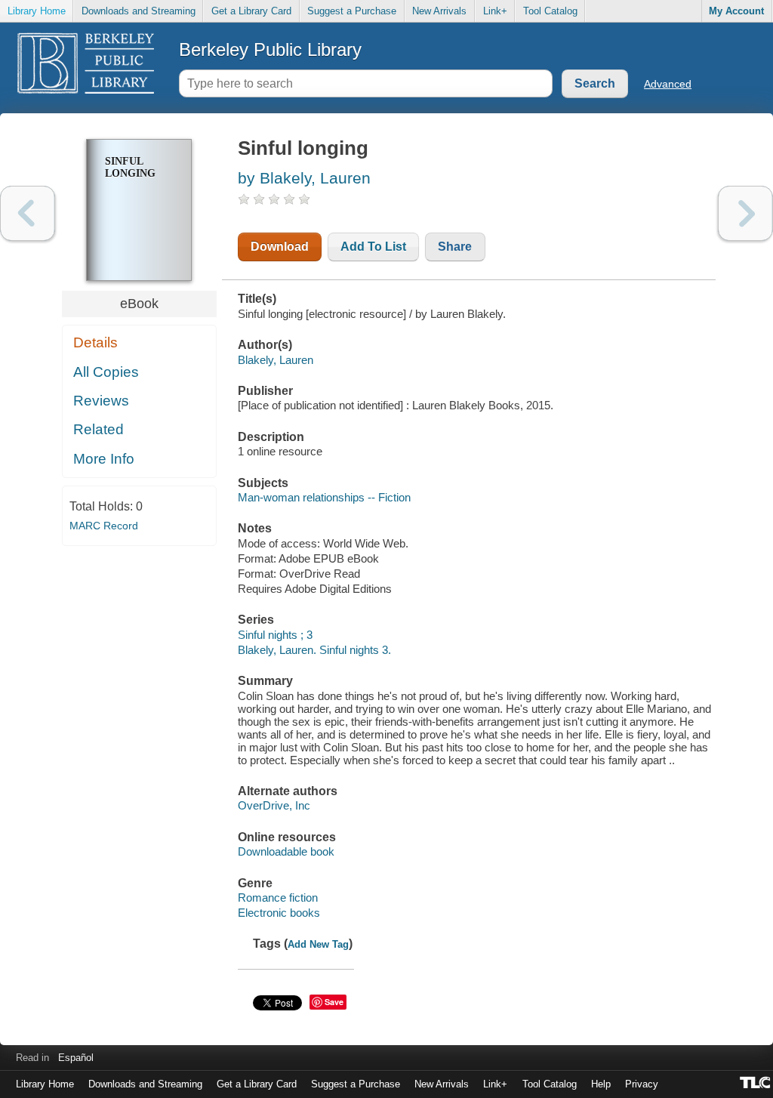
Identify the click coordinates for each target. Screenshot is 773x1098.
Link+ (495, 11)
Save (334, 1001)
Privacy (641, 1084)
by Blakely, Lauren (304, 178)
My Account (736, 11)
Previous (27, 213)
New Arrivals (439, 11)
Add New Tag (318, 944)
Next (745, 213)
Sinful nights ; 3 (275, 634)
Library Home (37, 11)
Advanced (667, 84)
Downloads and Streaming (139, 11)
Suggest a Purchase (351, 11)
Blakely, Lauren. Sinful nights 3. (314, 649)
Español (76, 1057)
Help (601, 1084)
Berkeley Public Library (270, 49)
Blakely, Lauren (275, 359)
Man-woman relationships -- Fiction (324, 497)
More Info (103, 459)
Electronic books (279, 912)
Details (95, 342)
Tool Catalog (550, 11)
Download (280, 246)
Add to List (373, 246)
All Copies (106, 372)
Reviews (101, 401)
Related (98, 429)
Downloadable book (286, 851)
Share (455, 246)
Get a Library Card (251, 11)
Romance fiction (278, 897)
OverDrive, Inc (274, 805)
